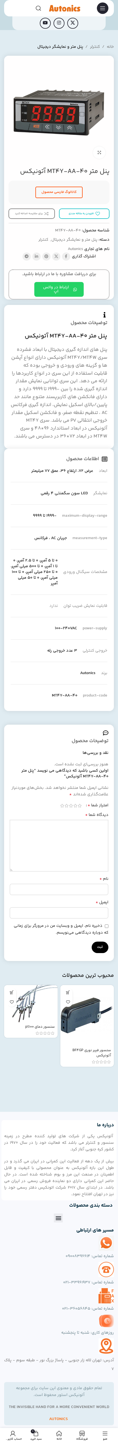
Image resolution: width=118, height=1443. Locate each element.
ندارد (53, 606)
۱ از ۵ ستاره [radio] (79, 806)
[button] (58, 1217)
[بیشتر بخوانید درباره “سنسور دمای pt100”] (11, 992)
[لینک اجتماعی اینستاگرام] (59, 23)
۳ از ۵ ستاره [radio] (71, 806)
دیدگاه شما (96, 815)
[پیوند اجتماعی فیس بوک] (66, 256)
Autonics (75, 249)
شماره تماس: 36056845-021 (88, 1309)
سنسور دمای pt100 (40, 1027)
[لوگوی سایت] (64, 8)
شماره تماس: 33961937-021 (88, 1282)
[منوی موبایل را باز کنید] (102, 8)
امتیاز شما (98, 805)
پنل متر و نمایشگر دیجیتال (60, 47)
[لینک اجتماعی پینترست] (46, 256)
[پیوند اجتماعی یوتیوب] (45, 23)
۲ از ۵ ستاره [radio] (75, 806)
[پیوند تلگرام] (27, 256)
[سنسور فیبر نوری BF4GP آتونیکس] (87, 1015)
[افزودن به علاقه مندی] (68, 1002)
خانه (110, 47)
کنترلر (95, 47)
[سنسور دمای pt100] (31, 1003)
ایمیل (101, 902)
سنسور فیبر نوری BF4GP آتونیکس (91, 1052)
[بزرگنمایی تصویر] (99, 152)
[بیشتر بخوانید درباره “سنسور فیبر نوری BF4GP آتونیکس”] (68, 992)
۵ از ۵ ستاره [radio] (62, 806)
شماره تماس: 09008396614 (90, 1256)
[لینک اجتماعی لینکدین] (36, 256)
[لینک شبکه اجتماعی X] (72, 23)
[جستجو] (38, 8)
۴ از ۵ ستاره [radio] (66, 806)
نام (103, 879)
